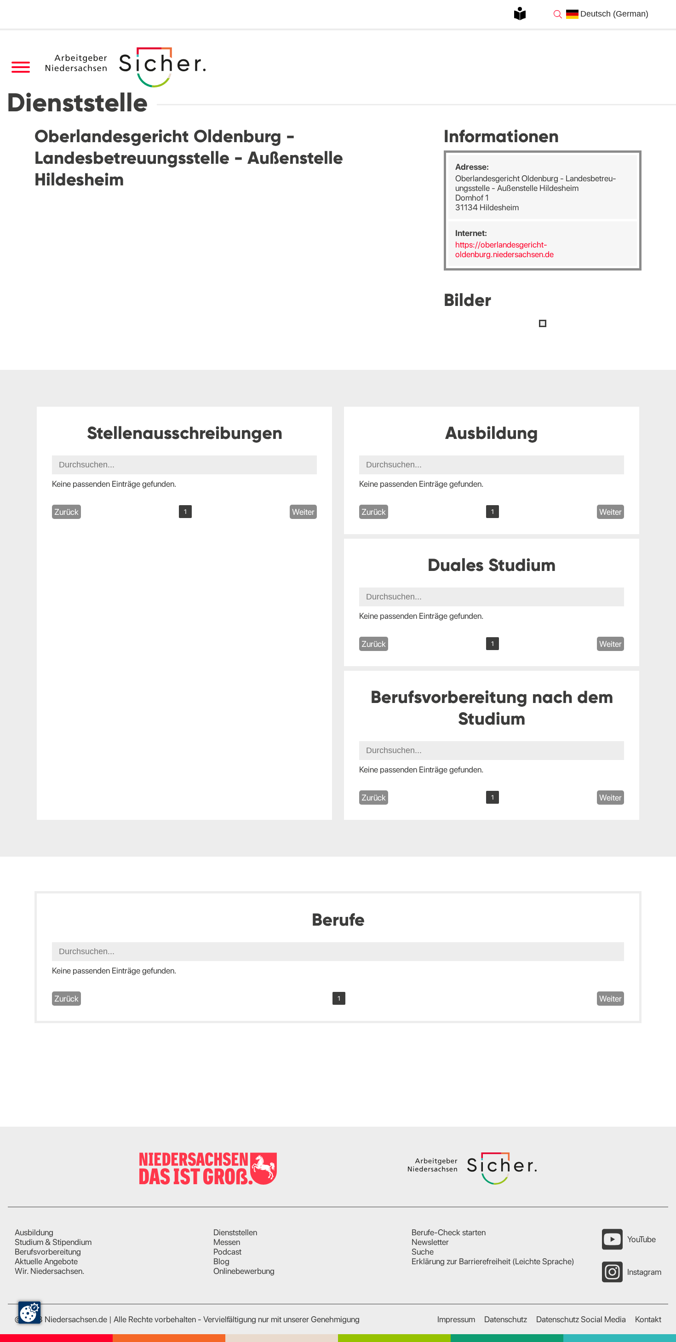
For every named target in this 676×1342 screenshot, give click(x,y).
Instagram (644, 1272)
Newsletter (430, 1242)
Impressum (456, 1319)
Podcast (227, 1251)
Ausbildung (34, 1232)
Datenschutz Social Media (581, 1319)
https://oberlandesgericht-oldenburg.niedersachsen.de (504, 249)
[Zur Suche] (558, 14)
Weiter (303, 512)
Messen (226, 1242)
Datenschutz (505, 1319)
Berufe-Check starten (449, 1232)
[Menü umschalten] (20, 67)
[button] (542, 323)
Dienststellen (235, 1232)
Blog (221, 1261)
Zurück (66, 512)
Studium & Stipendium (53, 1242)
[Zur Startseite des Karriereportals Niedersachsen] (126, 67)
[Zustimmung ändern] (29, 1313)
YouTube (641, 1239)
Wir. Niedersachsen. (50, 1271)
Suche (423, 1251)
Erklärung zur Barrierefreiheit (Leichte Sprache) (493, 1261)
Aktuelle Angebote (46, 1261)
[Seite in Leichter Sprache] (520, 13)
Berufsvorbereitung (48, 1251)
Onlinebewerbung (244, 1271)
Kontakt (648, 1319)
